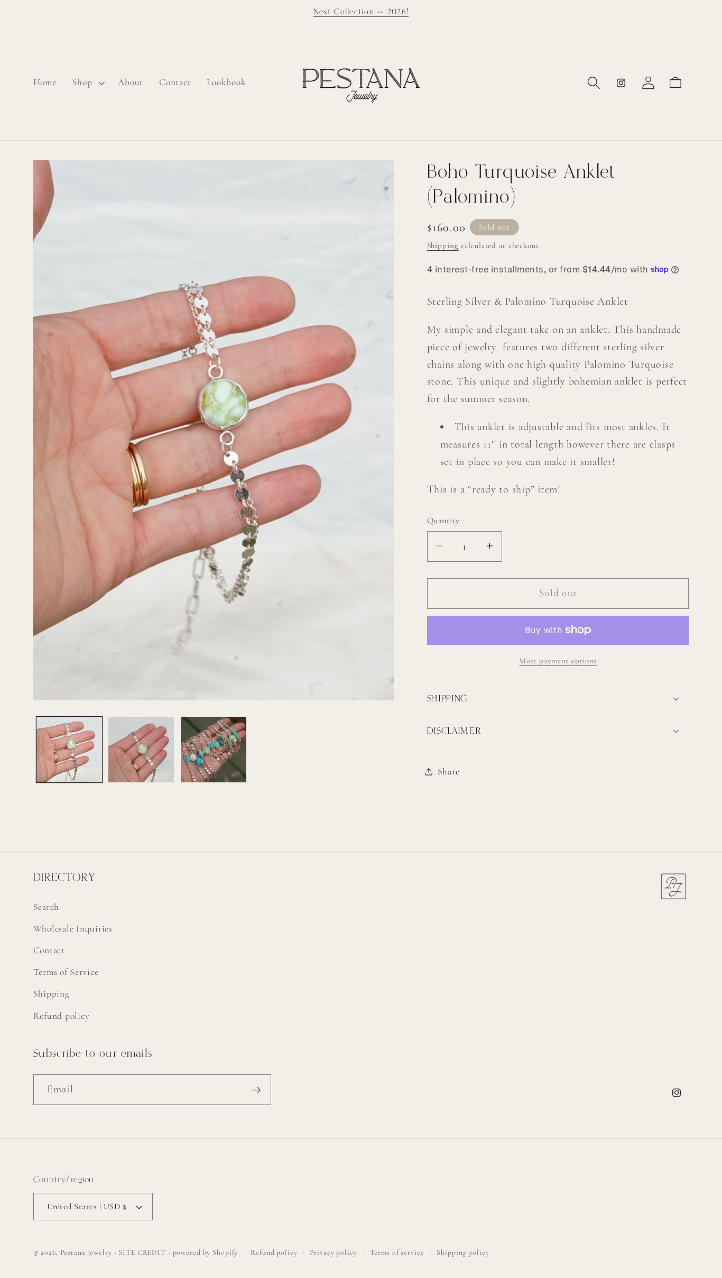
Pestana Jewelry (86, 1252)
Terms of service (397, 1252)
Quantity (443, 520)
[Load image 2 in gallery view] (141, 749)
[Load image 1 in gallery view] (69, 749)
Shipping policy (463, 1252)
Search (46, 906)
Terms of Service (66, 972)
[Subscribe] (256, 1089)
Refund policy (61, 1015)
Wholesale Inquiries (73, 928)
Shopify (225, 1252)
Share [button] (449, 771)
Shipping (443, 245)
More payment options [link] (558, 660)
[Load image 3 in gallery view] (213, 749)
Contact (49, 950)
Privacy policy (333, 1252)
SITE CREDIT (142, 1252)
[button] (87, 82)
